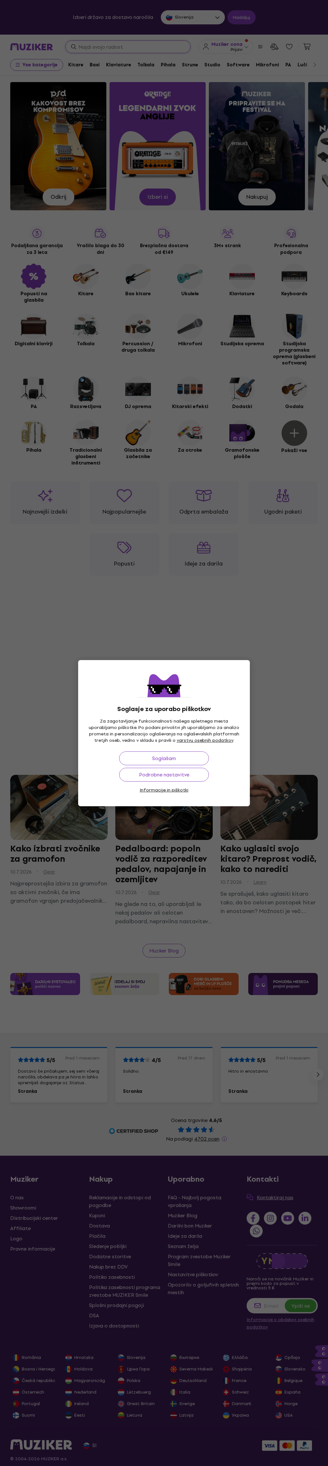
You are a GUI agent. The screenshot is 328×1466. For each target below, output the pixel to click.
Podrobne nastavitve (164, 775)
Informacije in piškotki (164, 790)
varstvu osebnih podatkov (205, 740)
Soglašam (164, 758)
